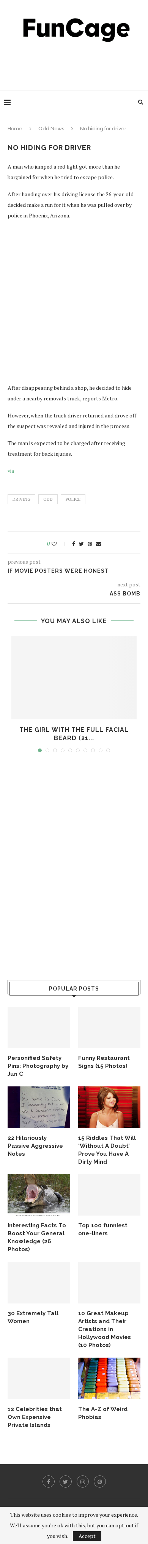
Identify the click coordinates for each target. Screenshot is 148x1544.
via (11, 470)
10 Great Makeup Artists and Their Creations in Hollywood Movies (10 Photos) (104, 1329)
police (73, 499)
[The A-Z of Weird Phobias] (109, 1378)
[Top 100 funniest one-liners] (109, 1195)
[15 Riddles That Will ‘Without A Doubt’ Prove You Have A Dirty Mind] (109, 1107)
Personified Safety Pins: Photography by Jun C (38, 1066)
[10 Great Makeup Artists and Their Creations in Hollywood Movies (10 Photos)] (109, 1282)
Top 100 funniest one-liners (103, 1229)
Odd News (51, 128)
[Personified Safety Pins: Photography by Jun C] (39, 1028)
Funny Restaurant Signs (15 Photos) (104, 1062)
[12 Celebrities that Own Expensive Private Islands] (39, 1378)
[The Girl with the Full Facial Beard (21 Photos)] (74, 677)
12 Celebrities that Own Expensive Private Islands (35, 1417)
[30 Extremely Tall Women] (39, 1282)
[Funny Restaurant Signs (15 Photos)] (109, 1028)
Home (15, 128)
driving (21, 499)
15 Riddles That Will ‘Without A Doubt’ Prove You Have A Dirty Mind (107, 1150)
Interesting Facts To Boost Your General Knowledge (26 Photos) (37, 1237)
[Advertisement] (76, 64)
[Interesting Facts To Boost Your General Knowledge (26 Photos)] (39, 1195)
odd (48, 499)
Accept (87, 1535)
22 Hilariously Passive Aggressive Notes (35, 1146)
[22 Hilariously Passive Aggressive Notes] (39, 1107)
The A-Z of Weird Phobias (103, 1413)
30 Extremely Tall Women (33, 1317)
